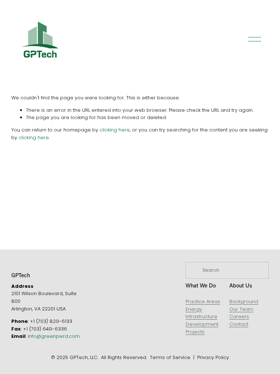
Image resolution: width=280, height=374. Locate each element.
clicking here (115, 129)
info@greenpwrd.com (54, 336)
